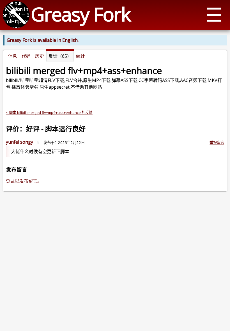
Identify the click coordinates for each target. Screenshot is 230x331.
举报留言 (217, 142)
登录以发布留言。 (24, 181)
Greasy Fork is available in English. (43, 40)
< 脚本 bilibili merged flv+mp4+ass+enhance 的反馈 (49, 112)
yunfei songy (19, 142)
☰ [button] (214, 14)
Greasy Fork (80, 14)
